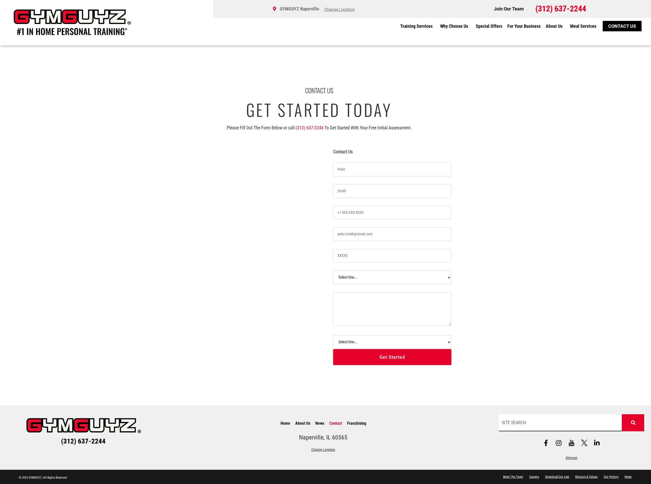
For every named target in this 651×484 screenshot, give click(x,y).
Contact (335, 423)
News (319, 423)
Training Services (416, 26)
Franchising (356, 423)
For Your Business (524, 26)
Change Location (323, 450)
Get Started (392, 357)
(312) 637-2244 (309, 127)
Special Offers (489, 26)
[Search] (633, 422)
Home (285, 423)
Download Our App (557, 477)
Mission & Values (586, 477)
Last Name (343, 179)
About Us (554, 26)
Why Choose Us (454, 26)
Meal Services (583, 26)
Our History (611, 477)
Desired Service (347, 265)
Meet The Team (513, 477)
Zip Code (341, 244)
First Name (343, 158)
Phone (339, 201)
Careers (534, 477)
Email (339, 222)
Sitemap (571, 458)
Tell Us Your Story (349, 287)
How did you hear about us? (357, 330)
